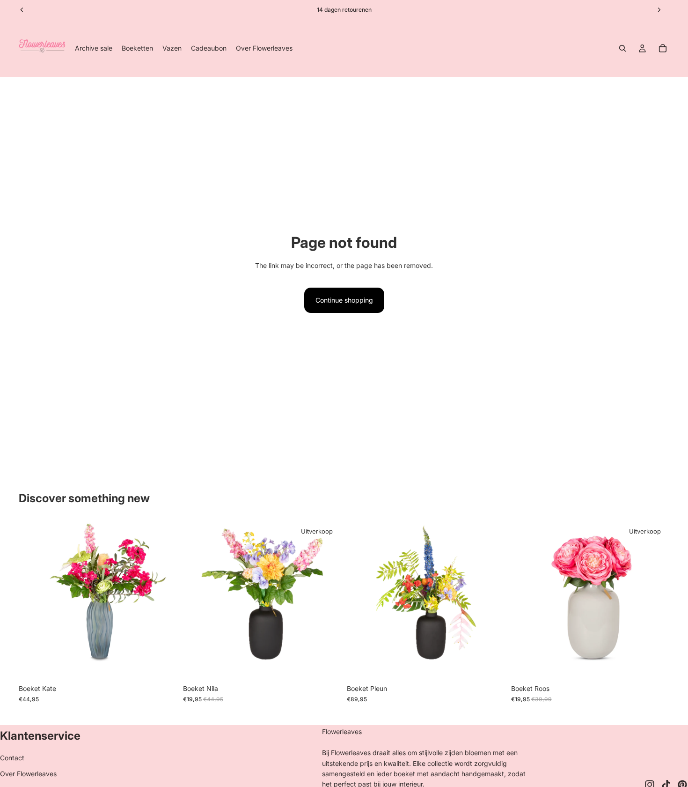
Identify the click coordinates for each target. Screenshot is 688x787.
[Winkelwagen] (662, 48)
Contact (12, 758)
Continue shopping (344, 300)
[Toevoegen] (162, 665)
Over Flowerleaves (28, 774)
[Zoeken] (622, 48)
